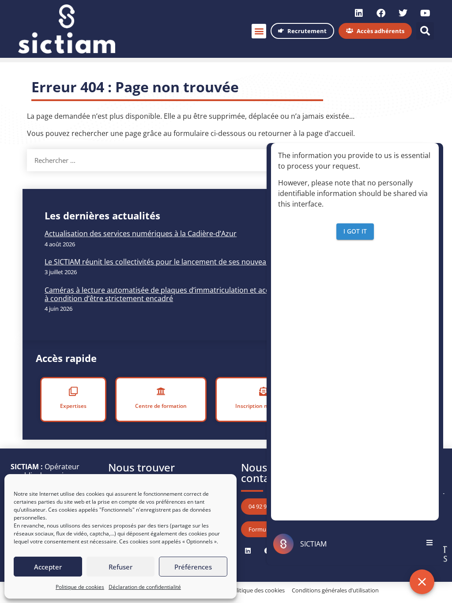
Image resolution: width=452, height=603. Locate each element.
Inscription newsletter (263, 406)
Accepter (48, 566)
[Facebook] (381, 13)
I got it (355, 231)
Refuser (120, 566)
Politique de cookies (80, 587)
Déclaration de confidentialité (145, 587)
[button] (259, 31)
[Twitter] (403, 13)
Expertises (73, 406)
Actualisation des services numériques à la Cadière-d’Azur (141, 233)
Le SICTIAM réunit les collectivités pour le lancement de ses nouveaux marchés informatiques (199, 262)
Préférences (193, 566)
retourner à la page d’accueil (305, 133)
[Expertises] (73, 391)
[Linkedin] (359, 13)
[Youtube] (425, 13)
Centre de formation (161, 406)
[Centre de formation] (161, 391)
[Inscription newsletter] (263, 391)
